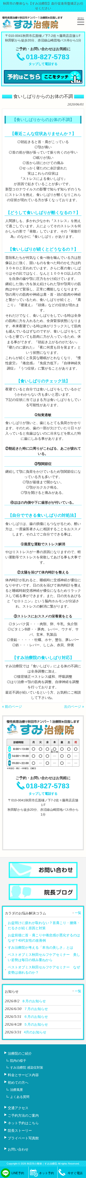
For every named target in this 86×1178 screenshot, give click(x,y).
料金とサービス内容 (23, 1075)
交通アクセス (18, 1108)
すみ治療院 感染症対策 (26, 1067)
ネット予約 (46, 1173)
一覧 (78, 913)
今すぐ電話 (75, 1173)
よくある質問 (19, 1097)
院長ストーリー (20, 1130)
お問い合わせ (18, 1149)
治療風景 (16, 1090)
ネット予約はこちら (23, 1123)
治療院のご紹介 (20, 1053)
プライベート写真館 (23, 1138)
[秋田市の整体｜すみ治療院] (32, 27)
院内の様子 (18, 1060)
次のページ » (74, 706)
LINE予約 (17, 1173)
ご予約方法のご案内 (23, 1115)
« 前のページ (12, 706)
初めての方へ (18, 1082)
